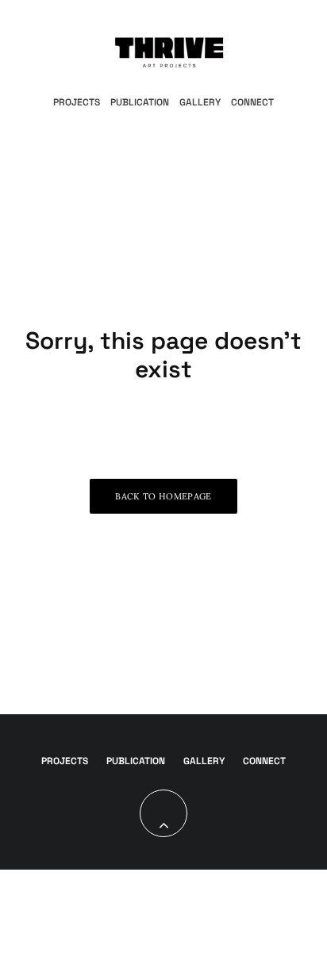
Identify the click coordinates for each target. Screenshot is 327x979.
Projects (76, 102)
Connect (252, 102)
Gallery (200, 102)
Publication (139, 102)
